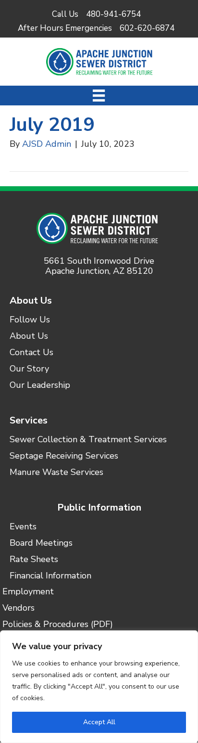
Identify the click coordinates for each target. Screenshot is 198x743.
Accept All (99, 722)
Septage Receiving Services (64, 456)
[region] (99, 686)
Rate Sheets (34, 560)
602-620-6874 (147, 28)
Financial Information (50, 576)
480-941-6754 (113, 14)
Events (23, 527)
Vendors (18, 608)
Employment (28, 592)
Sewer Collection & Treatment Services (88, 440)
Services (29, 420)
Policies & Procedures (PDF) (57, 625)
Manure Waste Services (56, 473)
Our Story (29, 369)
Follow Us (30, 320)
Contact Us (31, 353)
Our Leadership (40, 386)
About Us (31, 300)
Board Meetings (41, 543)
